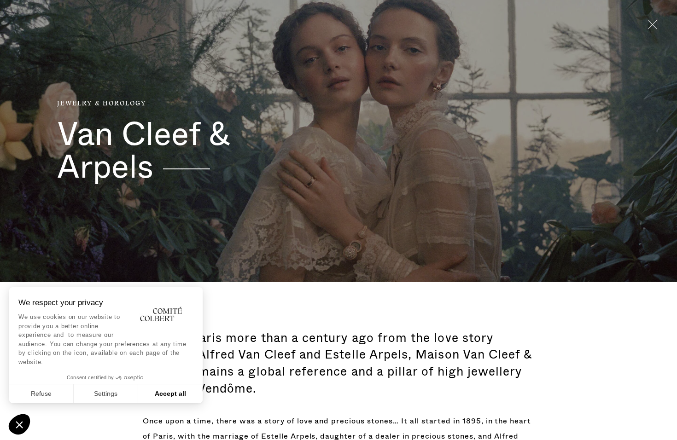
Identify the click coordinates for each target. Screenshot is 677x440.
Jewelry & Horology (101, 103)
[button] (19, 424)
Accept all (170, 393)
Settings (105, 393)
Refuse (41, 393)
